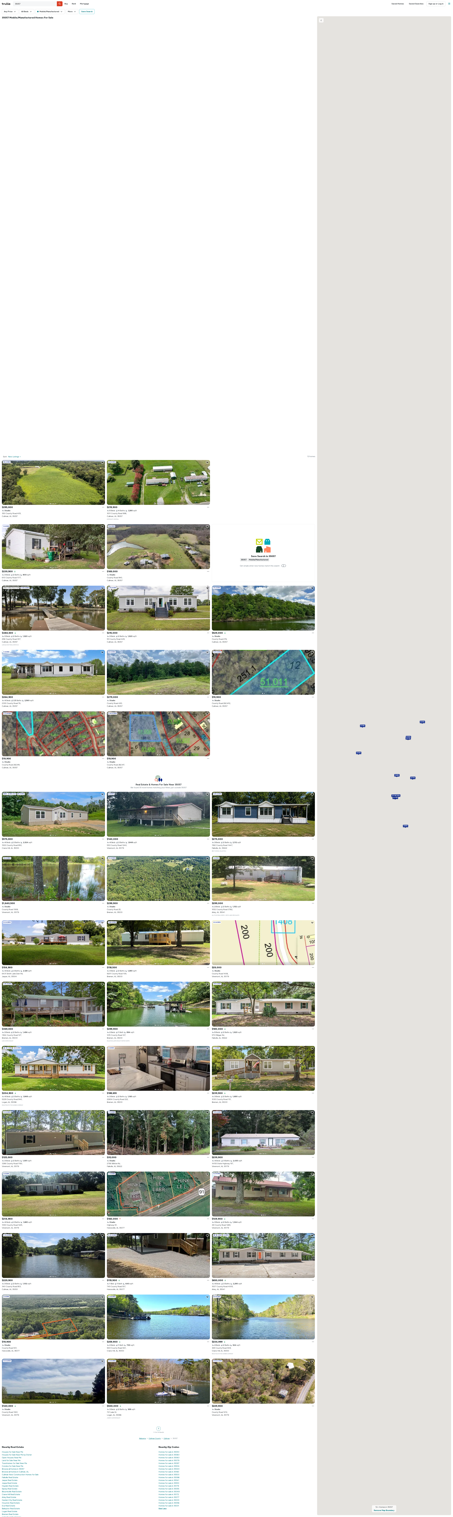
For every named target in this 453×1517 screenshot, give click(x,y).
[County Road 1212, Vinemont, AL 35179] (263, 1381)
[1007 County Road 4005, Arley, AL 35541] (263, 1255)
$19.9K (395, 797)
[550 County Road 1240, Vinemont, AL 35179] (158, 814)
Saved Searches (416, 4)
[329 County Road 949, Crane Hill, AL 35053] (263, 1317)
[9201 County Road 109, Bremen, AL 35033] (158, 942)
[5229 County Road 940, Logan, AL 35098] (53, 1068)
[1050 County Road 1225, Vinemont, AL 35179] (53, 1194)
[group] (53, 482)
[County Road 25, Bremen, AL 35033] (158, 878)
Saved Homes (398, 4)
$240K (422, 722)
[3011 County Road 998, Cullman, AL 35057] (158, 482)
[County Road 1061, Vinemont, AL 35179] (53, 1381)
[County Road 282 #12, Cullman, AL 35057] (263, 672)
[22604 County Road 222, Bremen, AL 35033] (158, 1068)
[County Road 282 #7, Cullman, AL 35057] (158, 733)
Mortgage (84, 4)
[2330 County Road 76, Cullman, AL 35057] (53, 672)
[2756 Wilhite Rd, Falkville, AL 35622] (158, 1132)
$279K (413, 778)
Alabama (142, 1438)
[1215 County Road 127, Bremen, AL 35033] (158, 1004)
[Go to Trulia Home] (7, 3)
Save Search (87, 11)
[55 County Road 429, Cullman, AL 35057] (158, 608)
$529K (398, 795)
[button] (60, 3)
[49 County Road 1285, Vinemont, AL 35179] (263, 1194)
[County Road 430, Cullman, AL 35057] (158, 672)
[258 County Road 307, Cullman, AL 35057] (53, 608)
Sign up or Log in (435, 4)
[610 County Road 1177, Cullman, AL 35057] (53, 546)
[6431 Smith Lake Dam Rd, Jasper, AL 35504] (53, 942)
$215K (408, 738)
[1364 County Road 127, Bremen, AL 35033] (53, 1004)
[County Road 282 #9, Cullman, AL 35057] (53, 733)
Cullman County (155, 1438)
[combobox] (38, 3)
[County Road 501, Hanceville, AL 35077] (53, 1317)
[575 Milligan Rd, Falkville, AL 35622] (263, 1004)
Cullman (167, 1438)
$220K (359, 752)
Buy (66, 4)
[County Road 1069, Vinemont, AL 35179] (53, 878)
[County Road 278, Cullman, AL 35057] (263, 608)
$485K (397, 775)
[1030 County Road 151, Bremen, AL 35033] (263, 1068)
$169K (363, 725)
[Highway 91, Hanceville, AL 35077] (158, 1194)
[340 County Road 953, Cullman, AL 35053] (53, 1255)
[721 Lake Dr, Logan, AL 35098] (158, 1381)
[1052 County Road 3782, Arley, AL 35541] (263, 878)
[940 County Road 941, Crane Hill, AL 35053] (158, 1317)
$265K (405, 826)
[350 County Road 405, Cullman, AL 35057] (53, 482)
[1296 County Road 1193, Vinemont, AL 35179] (53, 1132)
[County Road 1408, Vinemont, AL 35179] (263, 942)
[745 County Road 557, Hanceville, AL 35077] (158, 1255)
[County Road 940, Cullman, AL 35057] (158, 546)
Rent (74, 4)
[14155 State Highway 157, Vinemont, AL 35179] (263, 1132)
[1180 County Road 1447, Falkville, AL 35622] (263, 814)
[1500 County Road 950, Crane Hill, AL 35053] (53, 814)
